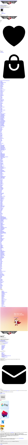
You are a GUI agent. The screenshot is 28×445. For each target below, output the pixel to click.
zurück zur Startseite (16, 317)
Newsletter (3, 348)
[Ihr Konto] (0, 50)
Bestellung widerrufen (2, 393)
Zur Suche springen (8, 0)
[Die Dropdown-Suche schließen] (7, 15)
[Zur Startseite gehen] (8, 19)
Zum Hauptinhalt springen (3, 0)
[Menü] (1, 14)
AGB (2, 353)
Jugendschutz (3, 356)
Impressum (3, 352)
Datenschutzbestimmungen (7, 390)
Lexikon (2, 349)
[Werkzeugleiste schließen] (17, 435)
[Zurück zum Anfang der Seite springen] (1, 437)
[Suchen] (0, 21)
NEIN (1, 444)
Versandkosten (12, 432)
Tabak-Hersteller (3, 345)
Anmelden (1, 51)
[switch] (2, 433)
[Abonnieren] (1, 389)
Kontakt (2, 305)
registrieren (2, 52)
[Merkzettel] (14, 49)
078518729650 (2, 340)
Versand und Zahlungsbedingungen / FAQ (6, 355)
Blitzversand (3, 346)
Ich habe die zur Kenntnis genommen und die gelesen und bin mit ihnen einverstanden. (14, 390)
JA (0, 444)
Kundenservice (3, 347)
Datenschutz (3, 354)
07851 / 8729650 (3, 13)
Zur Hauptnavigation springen (13, 0)
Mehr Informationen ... (21, 438)
